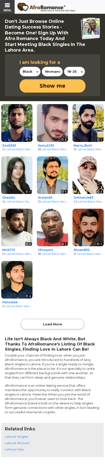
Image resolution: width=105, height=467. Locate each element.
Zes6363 (9, 145)
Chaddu (8, 197)
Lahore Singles (16, 437)
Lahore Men (14, 449)
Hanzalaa (10, 302)
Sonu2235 (46, 145)
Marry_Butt (83, 145)
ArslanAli (45, 197)
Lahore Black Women (21, 201)
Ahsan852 (82, 250)
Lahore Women (17, 443)
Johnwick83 (84, 197)
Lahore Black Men (19, 149)
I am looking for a (40, 62)
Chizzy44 (45, 250)
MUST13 (8, 250)
